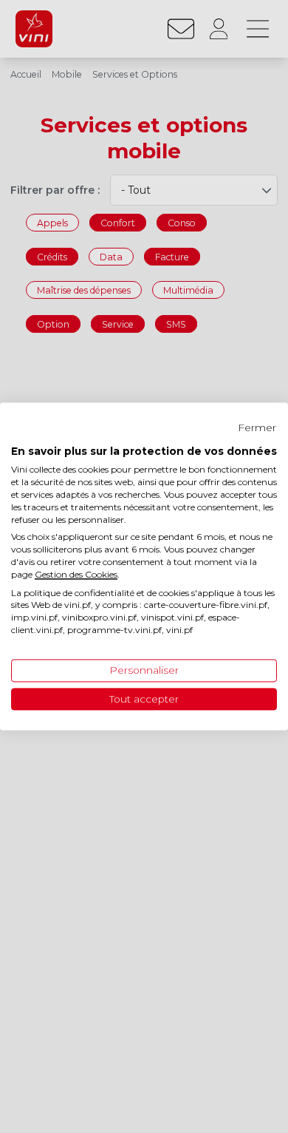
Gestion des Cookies (76, 574)
